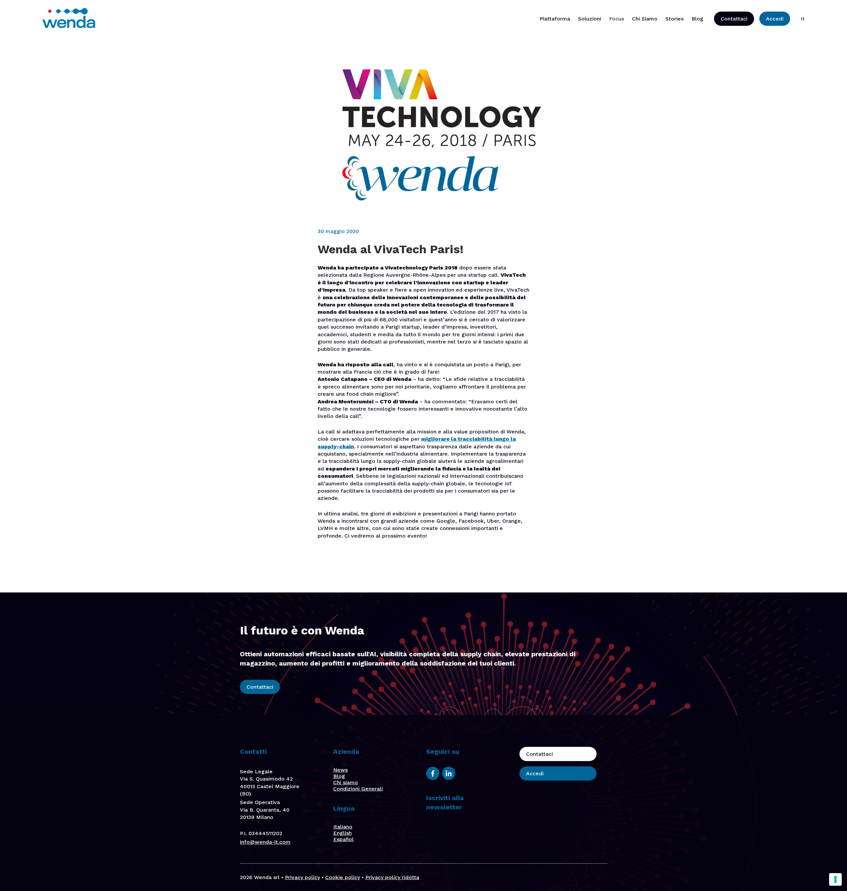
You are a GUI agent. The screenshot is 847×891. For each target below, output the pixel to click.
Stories (674, 19)
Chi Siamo (644, 19)
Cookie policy (342, 877)
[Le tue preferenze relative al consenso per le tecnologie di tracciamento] (835, 879)
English (342, 833)
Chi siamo (345, 782)
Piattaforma (555, 19)
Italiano (342, 827)
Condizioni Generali (358, 789)
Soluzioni (589, 19)
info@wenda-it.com (265, 842)
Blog (697, 19)
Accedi (774, 19)
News (340, 770)
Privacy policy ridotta (392, 877)
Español (343, 839)
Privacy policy (302, 877)
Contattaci (734, 19)
